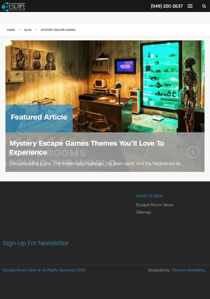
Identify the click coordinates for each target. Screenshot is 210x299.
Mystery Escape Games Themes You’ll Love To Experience (87, 148)
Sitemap (143, 212)
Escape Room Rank (20, 270)
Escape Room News (154, 205)
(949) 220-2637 (167, 6)
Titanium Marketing (188, 270)
